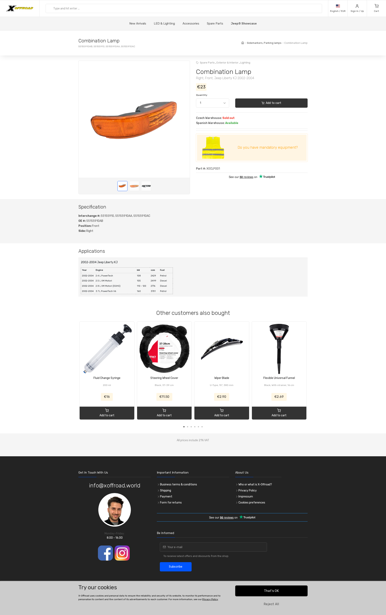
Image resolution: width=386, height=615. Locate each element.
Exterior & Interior (227, 62)
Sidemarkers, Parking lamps (264, 42)
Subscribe (175, 566)
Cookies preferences (251, 502)
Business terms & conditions (178, 484)
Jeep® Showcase (244, 23)
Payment (166, 496)
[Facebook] (105, 553)
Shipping (165, 490)
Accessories (191, 23)
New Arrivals (137, 23)
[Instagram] (122, 553)
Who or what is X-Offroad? (255, 484)
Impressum (245, 496)
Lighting (245, 62)
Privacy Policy (247, 490)
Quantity (201, 95)
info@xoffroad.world (114, 485)
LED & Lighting (164, 23)
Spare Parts (215, 23)
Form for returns (171, 502)
